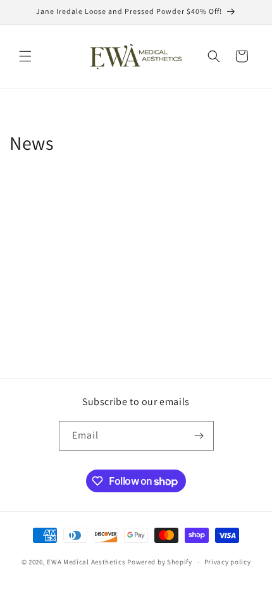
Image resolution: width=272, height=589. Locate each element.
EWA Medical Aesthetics (86, 561)
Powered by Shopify (159, 561)
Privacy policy (227, 561)
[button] (25, 56)
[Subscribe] (199, 436)
